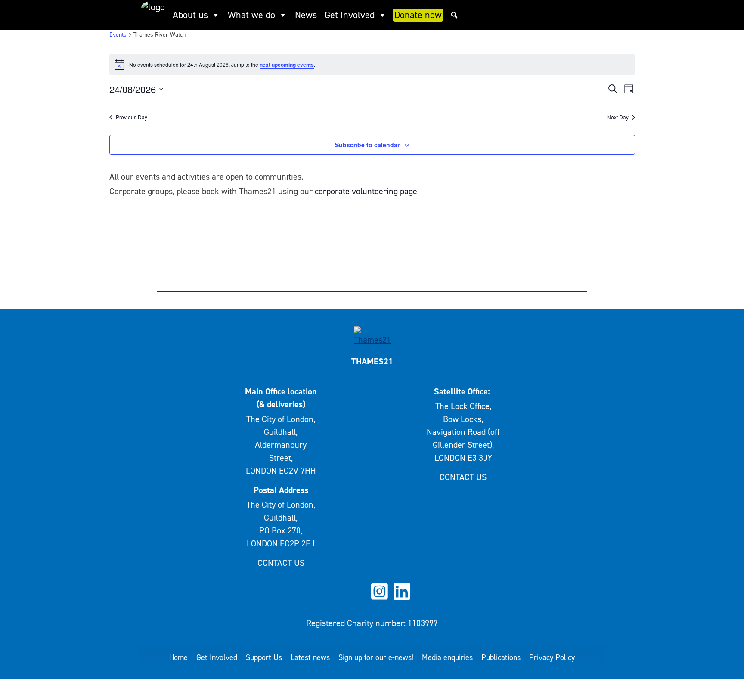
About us (190, 15)
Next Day (618, 117)
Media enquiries (447, 657)
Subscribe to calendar (367, 144)
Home (178, 657)
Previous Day (131, 117)
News (306, 15)
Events (118, 35)
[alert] (372, 64)
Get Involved (350, 15)
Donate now (418, 15)
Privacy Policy (552, 657)
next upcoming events (287, 64)
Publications (501, 657)
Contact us (280, 562)
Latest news (310, 657)
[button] (454, 15)
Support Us (264, 657)
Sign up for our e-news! (375, 657)
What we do (251, 15)
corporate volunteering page (366, 191)
